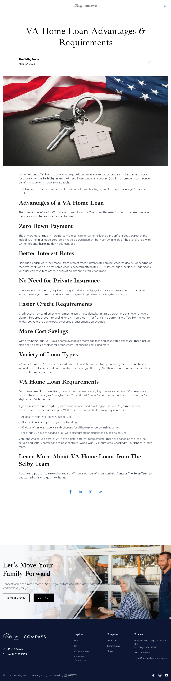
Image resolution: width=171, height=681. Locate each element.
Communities (81, 651)
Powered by (56, 675)
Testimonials (113, 645)
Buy (76, 640)
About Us (112, 640)
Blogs (110, 651)
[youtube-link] (166, 675)
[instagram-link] (160, 675)
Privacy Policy (39, 675)
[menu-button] (6, 6)
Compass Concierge (80, 658)
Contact (44, 597)
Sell (76, 645)
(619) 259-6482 (16, 597)
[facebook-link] (153, 675)
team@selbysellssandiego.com (151, 657)
